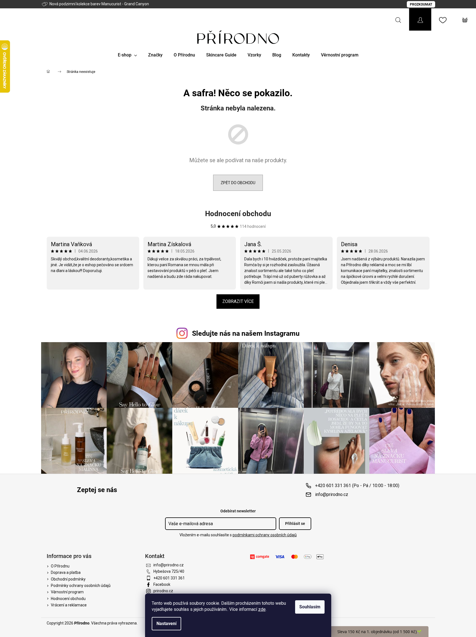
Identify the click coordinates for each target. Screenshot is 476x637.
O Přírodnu (60, 566)
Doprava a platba (66, 572)
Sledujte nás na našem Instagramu (246, 333)
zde (262, 609)
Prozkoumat (421, 4)
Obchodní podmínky (68, 579)
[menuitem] (127, 55)
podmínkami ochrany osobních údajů (265, 535)
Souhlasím (309, 606)
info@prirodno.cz (331, 494)
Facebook (161, 584)
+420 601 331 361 (169, 578)
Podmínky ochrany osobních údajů (81, 585)
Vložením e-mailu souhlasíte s (238, 535)
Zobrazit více (238, 301)
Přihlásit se (295, 523)
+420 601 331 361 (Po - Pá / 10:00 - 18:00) (357, 485)
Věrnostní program (67, 592)
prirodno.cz (163, 591)
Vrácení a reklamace (69, 605)
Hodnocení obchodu (238, 213)
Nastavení (166, 623)
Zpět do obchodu (238, 183)
